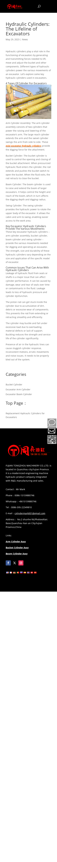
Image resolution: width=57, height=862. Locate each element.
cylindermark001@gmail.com (30, 513)
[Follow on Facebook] (8, 562)
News (25, 39)
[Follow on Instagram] (20, 562)
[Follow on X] (14, 562)
